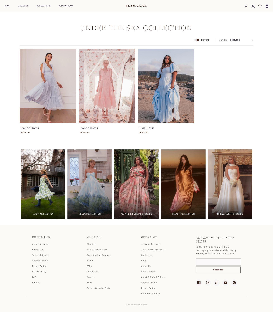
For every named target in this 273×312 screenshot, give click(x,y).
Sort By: (223, 40)
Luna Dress (146, 128)
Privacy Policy (39, 271)
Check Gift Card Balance (153, 277)
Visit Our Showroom (97, 249)
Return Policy (39, 266)
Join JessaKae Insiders (152, 249)
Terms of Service (40, 255)
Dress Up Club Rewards (99, 255)
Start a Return (148, 271)
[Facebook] (199, 282)
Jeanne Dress (30, 128)
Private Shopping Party (98, 288)
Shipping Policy (40, 260)
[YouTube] (225, 282)
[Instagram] (208, 282)
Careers (36, 282)
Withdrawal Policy (150, 293)
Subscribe (218, 270)
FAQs (89, 266)
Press (89, 282)
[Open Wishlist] (260, 6)
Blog (143, 260)
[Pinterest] (234, 282)
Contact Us (37, 249)
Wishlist (91, 260)
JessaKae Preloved (150, 244)
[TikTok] (216, 282)
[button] (7, 6)
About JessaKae (40, 244)
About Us (91, 244)
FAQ (34, 277)
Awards (90, 277)
